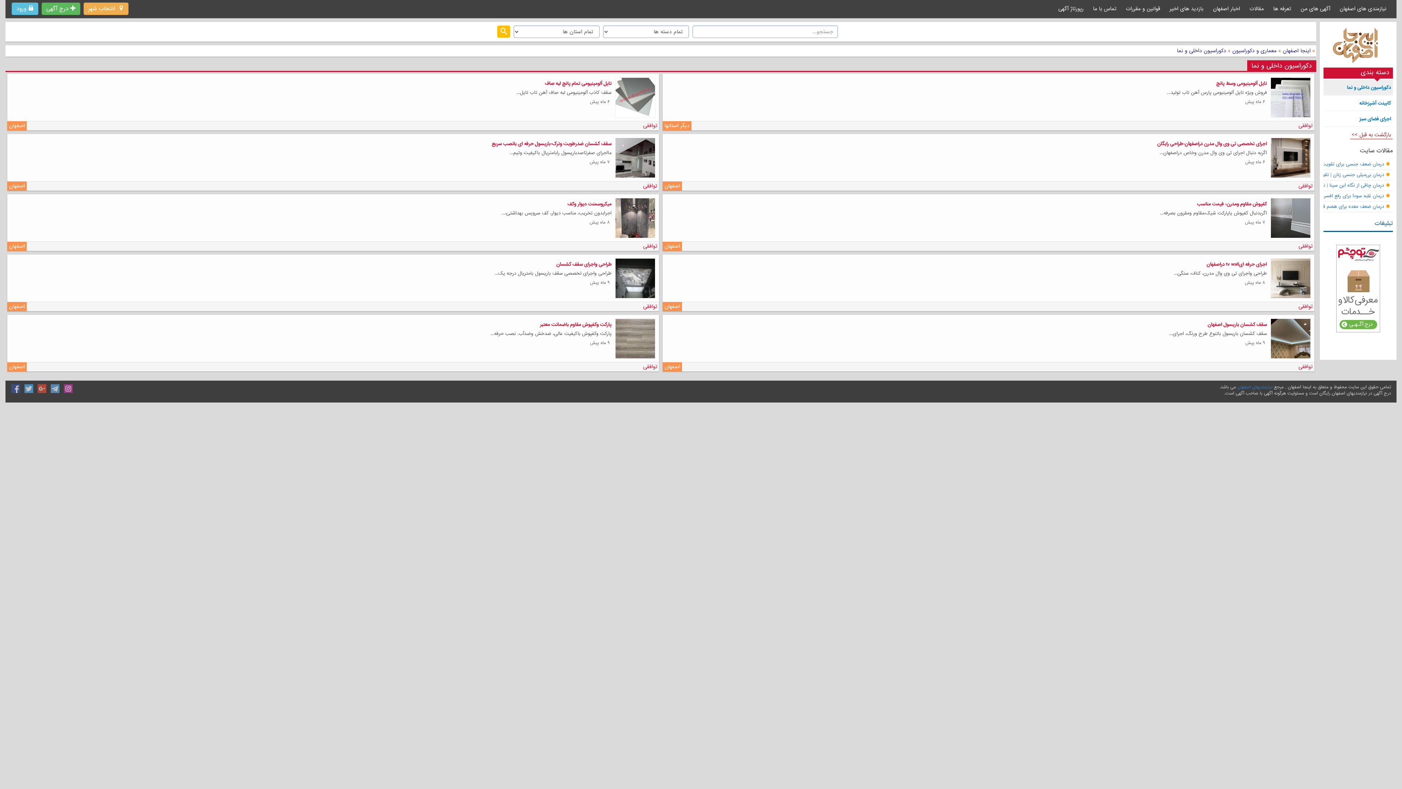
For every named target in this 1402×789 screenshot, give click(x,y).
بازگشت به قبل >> (1371, 135)
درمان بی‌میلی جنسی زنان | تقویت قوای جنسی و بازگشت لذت (1322, 175)
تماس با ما (1104, 8)
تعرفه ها (1282, 8)
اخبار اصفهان (1226, 8)
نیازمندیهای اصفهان (1254, 387)
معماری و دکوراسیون (1253, 51)
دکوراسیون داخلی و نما (1201, 51)
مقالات (1256, 8)
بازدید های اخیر (1187, 8)
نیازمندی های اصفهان (1363, 8)
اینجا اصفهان (1297, 51)
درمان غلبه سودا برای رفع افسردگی (1350, 196)
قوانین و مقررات (1143, 8)
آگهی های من (1315, 8)
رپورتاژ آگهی (1071, 8)
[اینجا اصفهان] (1358, 47)
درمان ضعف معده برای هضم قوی (1350, 206)
